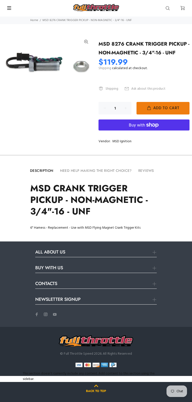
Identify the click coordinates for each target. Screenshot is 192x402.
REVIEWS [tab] (146, 170)
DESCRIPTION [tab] (42, 170)
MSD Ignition (122, 141)
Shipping (104, 68)
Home (34, 20)
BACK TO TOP (96, 391)
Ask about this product (148, 89)
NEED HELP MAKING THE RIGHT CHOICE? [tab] (96, 170)
